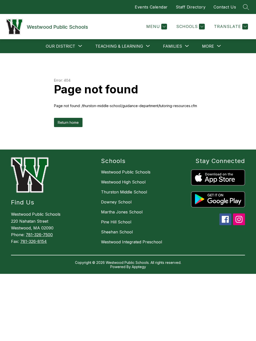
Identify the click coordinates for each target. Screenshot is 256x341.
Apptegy (139, 267)
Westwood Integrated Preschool (131, 241)
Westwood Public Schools (125, 172)
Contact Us (225, 6)
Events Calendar (151, 6)
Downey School (116, 201)
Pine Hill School (116, 221)
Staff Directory (191, 6)
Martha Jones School (121, 211)
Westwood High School (123, 181)
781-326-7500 (39, 234)
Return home (68, 122)
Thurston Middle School (124, 191)
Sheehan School (117, 231)
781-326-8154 (33, 241)
